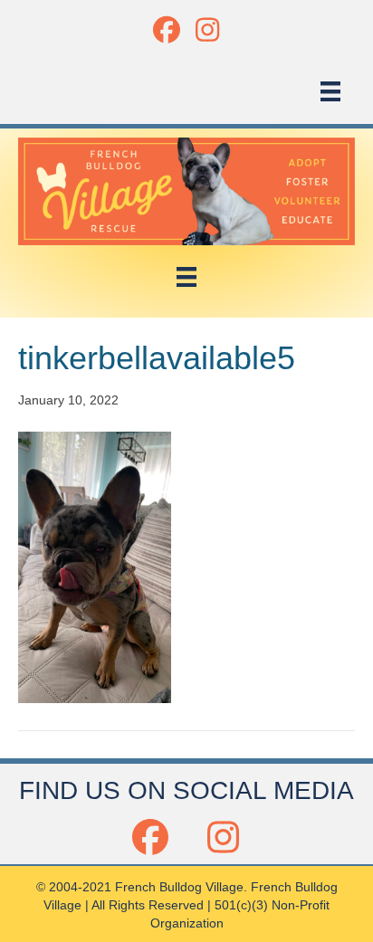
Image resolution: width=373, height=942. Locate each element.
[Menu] (330, 91)
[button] (166, 29)
